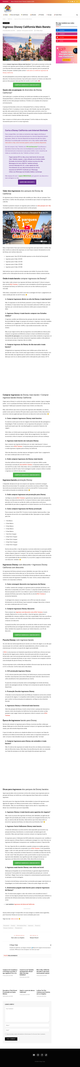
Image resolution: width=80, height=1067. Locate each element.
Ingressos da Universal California (24, 904)
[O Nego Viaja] (7, 9)
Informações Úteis (21, 925)
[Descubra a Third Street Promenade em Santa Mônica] (10, 984)
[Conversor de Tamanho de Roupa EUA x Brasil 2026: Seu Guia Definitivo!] (27, 963)
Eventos (13, 925)
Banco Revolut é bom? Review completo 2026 (22, 1)
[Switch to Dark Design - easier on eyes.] (77, 1)
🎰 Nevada (33, 14)
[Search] (77, 15)
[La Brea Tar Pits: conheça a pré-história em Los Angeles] (44, 984)
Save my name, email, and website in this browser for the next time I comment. (26, 1034)
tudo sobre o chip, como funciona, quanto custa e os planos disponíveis (25, 142)
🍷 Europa (48, 14)
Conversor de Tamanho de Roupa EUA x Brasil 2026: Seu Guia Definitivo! (27, 972)
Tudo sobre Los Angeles (17, 937)
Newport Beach (34, 937)
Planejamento (18, 928)
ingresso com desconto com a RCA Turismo (29, 612)
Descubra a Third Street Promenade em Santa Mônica (10, 992)
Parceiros (37, 925)
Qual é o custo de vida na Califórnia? (27, 991)
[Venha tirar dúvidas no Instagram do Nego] (66, 63)
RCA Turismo (14, 284)
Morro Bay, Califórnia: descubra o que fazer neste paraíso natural (43, 971)
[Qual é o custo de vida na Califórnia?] (27, 984)
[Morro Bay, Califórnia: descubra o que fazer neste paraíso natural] (44, 963)
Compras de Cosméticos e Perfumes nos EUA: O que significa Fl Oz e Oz (10, 971)
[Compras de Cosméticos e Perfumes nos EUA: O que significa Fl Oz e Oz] (10, 963)
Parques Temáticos (8, 928)
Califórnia (6, 23)
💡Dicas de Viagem (14, 14)
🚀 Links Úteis (58, 14)
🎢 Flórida (41, 14)
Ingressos (30, 925)
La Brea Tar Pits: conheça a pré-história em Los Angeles (43, 992)
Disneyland (6, 925)
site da (22, 464)
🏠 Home (5, 14)
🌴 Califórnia (24, 14)
